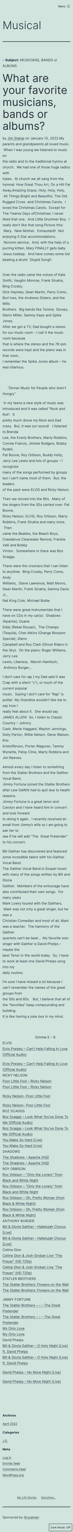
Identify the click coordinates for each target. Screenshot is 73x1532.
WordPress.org (13, 1475)
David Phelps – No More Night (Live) (32, 1372)
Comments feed (14, 1469)
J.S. (5, 1441)
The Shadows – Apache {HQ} (26, 1157)
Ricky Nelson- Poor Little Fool (26, 1096)
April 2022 (10, 1424)
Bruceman (31, 1517)
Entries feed (11, 1463)
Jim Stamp (15, 138)
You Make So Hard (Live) (22, 1140)
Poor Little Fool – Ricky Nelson (27, 1081)
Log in (7, 1457)
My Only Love (14, 1328)
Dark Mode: (58, 1527)
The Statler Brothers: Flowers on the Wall (36, 1284)
